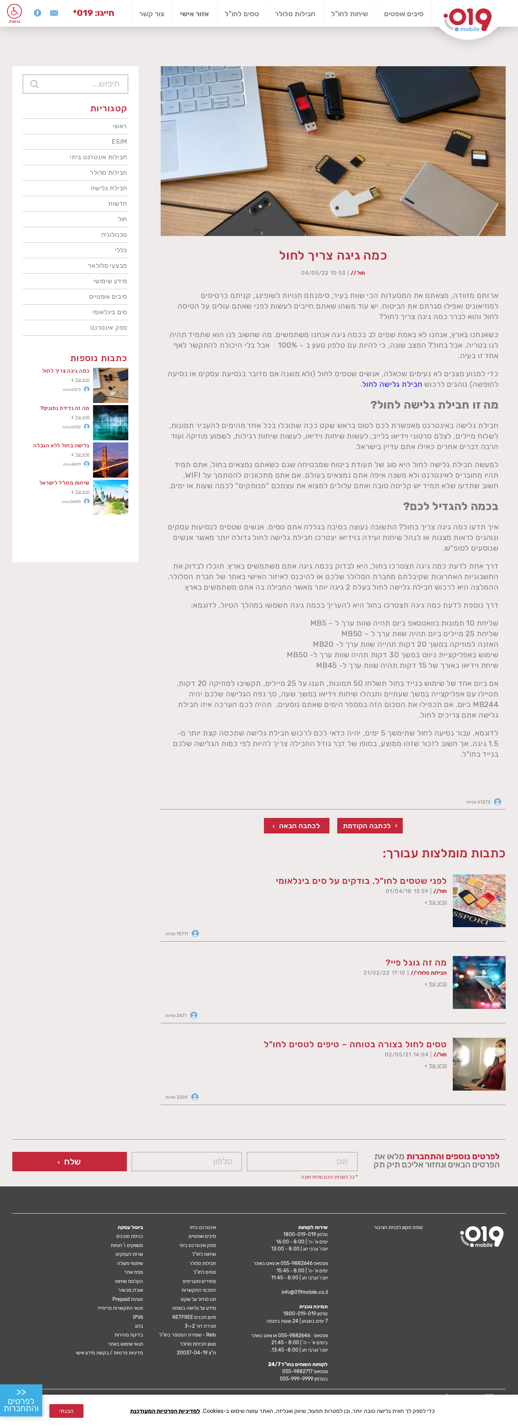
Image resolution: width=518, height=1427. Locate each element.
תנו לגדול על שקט (198, 1299)
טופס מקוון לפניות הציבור (398, 1227)
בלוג (139, 1326)
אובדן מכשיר (130, 1290)
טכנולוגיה (114, 234)
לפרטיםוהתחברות (21, 1400)
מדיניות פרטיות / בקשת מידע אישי (109, 1353)
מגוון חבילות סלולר (198, 1344)
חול (122, 219)
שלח (72, 1161)
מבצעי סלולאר (107, 265)
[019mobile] (482, 1236)
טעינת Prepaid (127, 1299)
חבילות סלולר (295, 14)
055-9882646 (296, 1263)
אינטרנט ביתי (203, 1227)
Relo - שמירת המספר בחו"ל (187, 1335)
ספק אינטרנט (108, 327)
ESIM (119, 141)
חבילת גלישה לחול (392, 384)
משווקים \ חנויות (127, 1245)
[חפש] (34, 84)
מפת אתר (133, 1272)
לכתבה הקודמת (367, 825)
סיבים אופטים (404, 14)
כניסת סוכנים (129, 1236)
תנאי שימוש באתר (125, 1344)
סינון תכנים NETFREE (194, 1317)
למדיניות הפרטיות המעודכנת (165, 1411)
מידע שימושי (110, 281)
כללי (121, 250)
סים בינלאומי (109, 312)
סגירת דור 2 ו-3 (200, 1326)
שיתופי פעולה (130, 1263)
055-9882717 (297, 1372)
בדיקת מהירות (129, 1335)
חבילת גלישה (109, 188)
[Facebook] (37, 12)
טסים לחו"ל (242, 14)
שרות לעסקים (129, 1254)
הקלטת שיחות (129, 1281)
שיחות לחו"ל (349, 14)
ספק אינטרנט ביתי (197, 1245)
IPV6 (138, 1317)
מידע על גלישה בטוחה (194, 1308)
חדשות (117, 203)
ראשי (120, 126)
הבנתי (66, 1411)
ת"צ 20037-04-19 (196, 1353)
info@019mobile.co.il (305, 1292)
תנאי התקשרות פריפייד (120, 1308)
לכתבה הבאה (299, 825)
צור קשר (151, 14)
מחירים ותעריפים (199, 1281)
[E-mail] (54, 12)
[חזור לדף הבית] (468, 19)
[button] (14, 11)
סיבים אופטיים (108, 296)
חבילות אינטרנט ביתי (98, 157)
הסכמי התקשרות (198, 1290)
